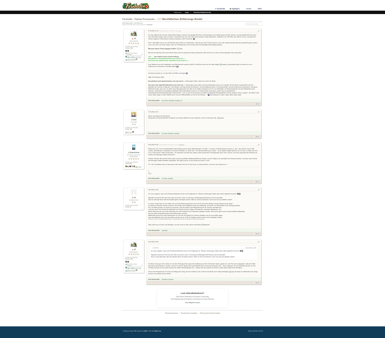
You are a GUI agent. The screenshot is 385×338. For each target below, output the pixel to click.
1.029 (131, 48)
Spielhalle (221, 9)
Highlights (236, 9)
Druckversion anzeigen (189, 313)
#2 (258, 111)
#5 (258, 241)
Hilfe (260, 9)
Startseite (125, 328)
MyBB (145, 331)
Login (187, 12)
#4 (258, 189)
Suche (248, 9)
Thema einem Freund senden (210, 313)
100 (131, 129)
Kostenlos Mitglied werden (202, 12)
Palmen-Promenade (144, 19)
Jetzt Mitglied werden (192, 302)
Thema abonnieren (171, 313)
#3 (258, 144)
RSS (164, 328)
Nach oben (133, 328)
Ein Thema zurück (128, 23)
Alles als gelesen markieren (145, 328)
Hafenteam (158, 328)
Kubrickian (181, 144)
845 (131, 163)
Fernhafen (127, 19)
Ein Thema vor (138, 23)
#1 (258, 30)
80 (130, 207)
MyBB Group (157, 331)
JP (179, 30)
